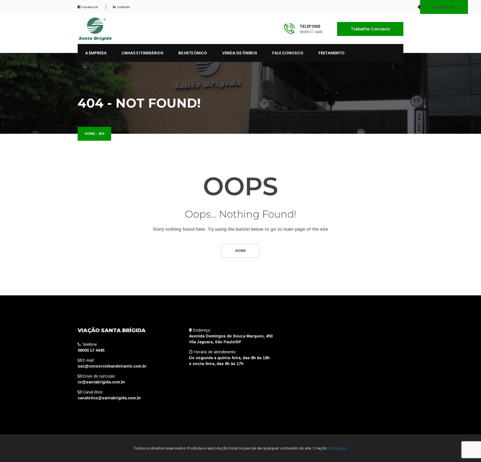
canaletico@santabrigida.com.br (109, 398)
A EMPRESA (96, 53)
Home (90, 134)
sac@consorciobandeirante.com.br (112, 366)
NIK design (337, 448)
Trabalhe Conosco (370, 28)
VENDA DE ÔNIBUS (239, 53)
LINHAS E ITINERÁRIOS (142, 53)
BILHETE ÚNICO (192, 53)
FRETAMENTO (331, 53)
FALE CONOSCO (287, 53)
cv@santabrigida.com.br (101, 382)
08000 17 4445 (311, 32)
